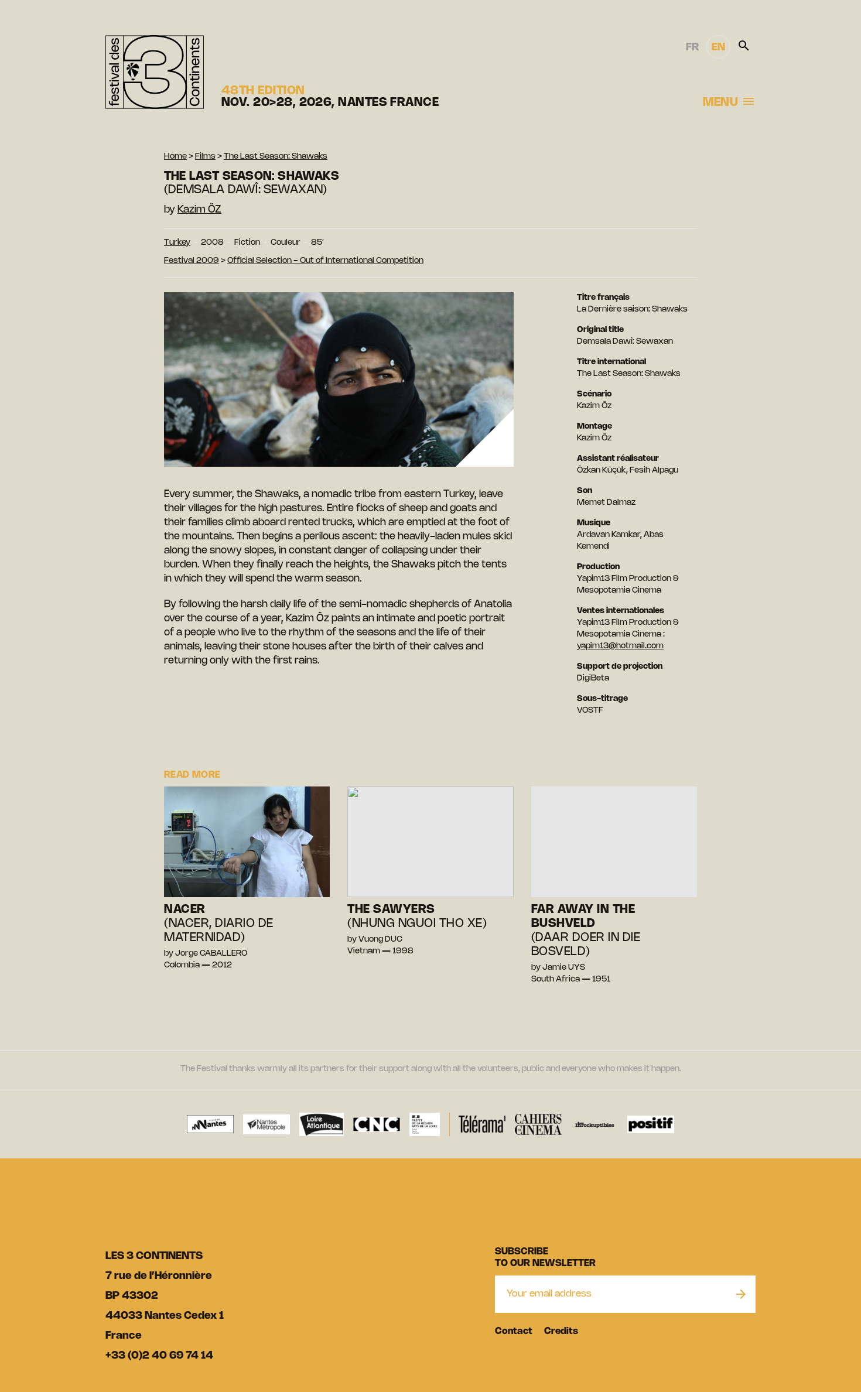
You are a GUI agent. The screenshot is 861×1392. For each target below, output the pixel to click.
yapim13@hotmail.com (620, 646)
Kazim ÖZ (199, 209)
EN (718, 47)
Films (205, 156)
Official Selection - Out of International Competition (325, 261)
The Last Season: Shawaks (275, 156)
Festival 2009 (191, 261)
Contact (513, 1331)
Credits (561, 1331)
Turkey (177, 243)
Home (175, 156)
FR (692, 47)
